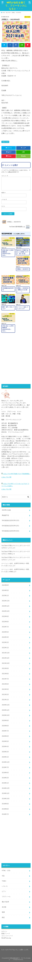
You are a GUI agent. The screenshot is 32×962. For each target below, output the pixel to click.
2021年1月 (5, 699)
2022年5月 (5, 632)
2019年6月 (5, 772)
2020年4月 (5, 746)
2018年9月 (5, 803)
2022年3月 (5, 637)
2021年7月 (5, 679)
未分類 (4, 907)
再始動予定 (5, 515)
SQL (3, 876)
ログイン (4, 931)
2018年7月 (5, 814)
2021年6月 (5, 684)
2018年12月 (6, 788)
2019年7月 (5, 767)
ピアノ (4, 891)
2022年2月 (5, 642)
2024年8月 (5, 585)
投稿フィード (5, 933)
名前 (3, 192)
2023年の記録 (6, 510)
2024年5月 (5, 590)
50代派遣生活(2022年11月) (10, 525)
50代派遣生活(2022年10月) (10, 531)
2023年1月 (5, 595)
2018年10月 (6, 798)
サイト (3, 206)
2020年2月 (5, 751)
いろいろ (5, 886)
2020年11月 (5, 710)
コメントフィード (7, 936)
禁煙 (3, 912)
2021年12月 (6, 653)
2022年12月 (6, 601)
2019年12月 (6, 762)
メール (4, 199)
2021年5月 (5, 689)
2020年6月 (5, 736)
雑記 (3, 917)
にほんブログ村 (6, 477)
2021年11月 (5, 658)
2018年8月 (5, 809)
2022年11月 (5, 606)
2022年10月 (6, 611)
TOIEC (4, 881)
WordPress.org (6, 938)
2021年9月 (5, 668)
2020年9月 (5, 720)
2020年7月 (5, 731)
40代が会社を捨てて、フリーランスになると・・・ (16, 5)
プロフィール (6, 896)
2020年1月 (5, 757)
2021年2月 (5, 694)
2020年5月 (5, 741)
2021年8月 (5, 673)
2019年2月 (5, 777)
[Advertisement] (16, 361)
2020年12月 (6, 705)
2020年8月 (5, 725)
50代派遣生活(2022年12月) (10, 520)
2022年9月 (5, 616)
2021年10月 (6, 663)
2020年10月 (6, 715)
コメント (4, 175)
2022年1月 (5, 647)
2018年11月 (5, 793)
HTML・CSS (6, 870)
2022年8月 (5, 621)
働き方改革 (6, 142)
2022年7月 (5, 627)
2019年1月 (5, 783)
